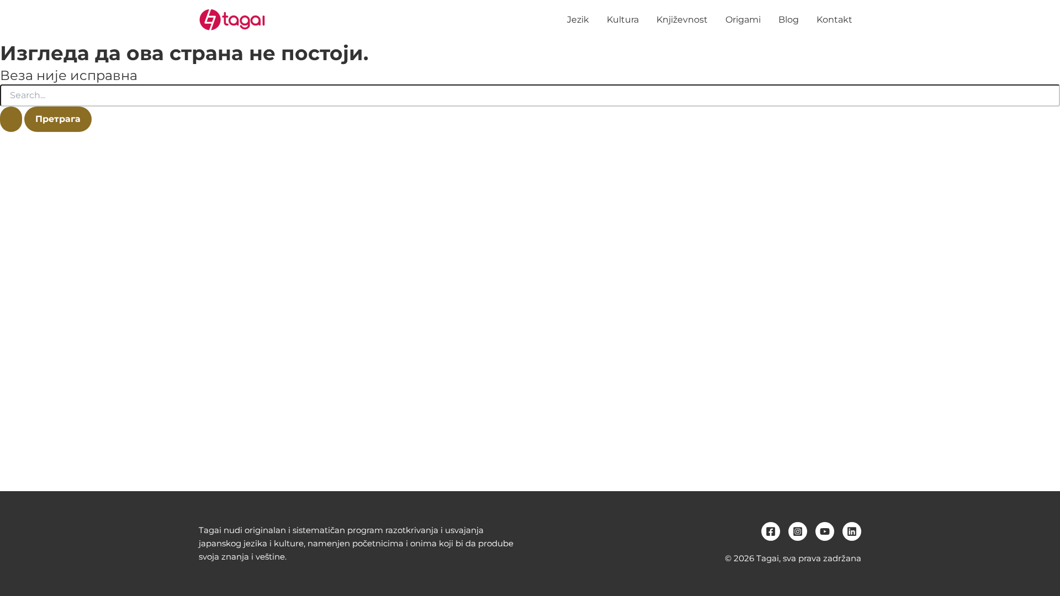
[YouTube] (824, 531)
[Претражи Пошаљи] (11, 119)
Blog (788, 19)
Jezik (578, 19)
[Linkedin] (851, 531)
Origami (743, 19)
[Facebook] (770, 531)
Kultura (623, 19)
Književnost (682, 19)
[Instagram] (797, 531)
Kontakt (834, 19)
